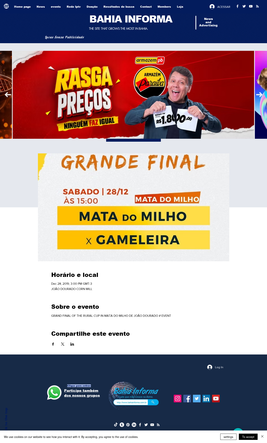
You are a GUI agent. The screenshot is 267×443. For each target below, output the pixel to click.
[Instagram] (177, 398)
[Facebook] (187, 398)
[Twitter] (197, 398)
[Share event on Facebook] (53, 344)
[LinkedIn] (206, 398)
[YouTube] (216, 398)
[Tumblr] (122, 424)
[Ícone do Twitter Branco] (146, 424)
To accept (248, 437)
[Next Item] (7, 94)
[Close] (262, 437)
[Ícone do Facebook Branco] (140, 424)
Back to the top (6, 422)
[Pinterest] (128, 424)
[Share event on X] (63, 344)
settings (228, 437)
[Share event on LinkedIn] (72, 344)
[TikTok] (116, 424)
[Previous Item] (259, 94)
